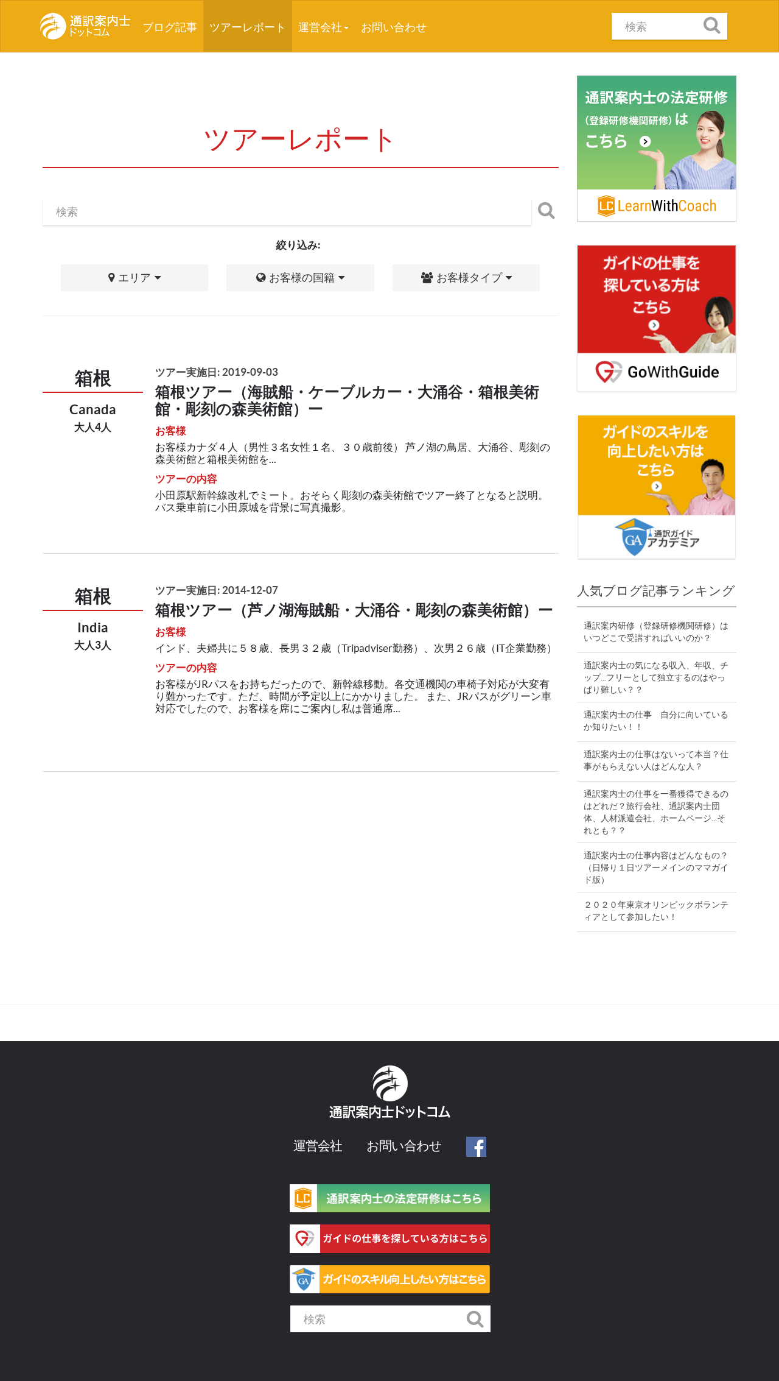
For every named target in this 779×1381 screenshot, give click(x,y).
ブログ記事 (172, 27)
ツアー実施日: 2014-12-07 (216, 590)
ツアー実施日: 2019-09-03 (216, 372)
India (92, 627)
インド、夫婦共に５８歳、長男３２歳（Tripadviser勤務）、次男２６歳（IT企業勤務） (356, 648)
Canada (92, 409)
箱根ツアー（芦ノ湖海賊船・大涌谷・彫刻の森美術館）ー (354, 609)
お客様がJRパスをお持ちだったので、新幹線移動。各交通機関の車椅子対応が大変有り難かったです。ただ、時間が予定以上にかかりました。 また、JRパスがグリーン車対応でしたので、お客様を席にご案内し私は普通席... (353, 696)
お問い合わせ (394, 27)
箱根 (93, 377)
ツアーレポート (247, 27)
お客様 (170, 430)
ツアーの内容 (186, 478)
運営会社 (321, 27)
